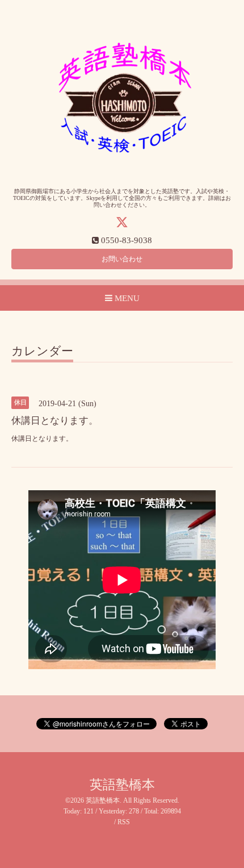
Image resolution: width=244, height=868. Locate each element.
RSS (123, 822)
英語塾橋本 (122, 785)
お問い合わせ (122, 259)
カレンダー (42, 351)
